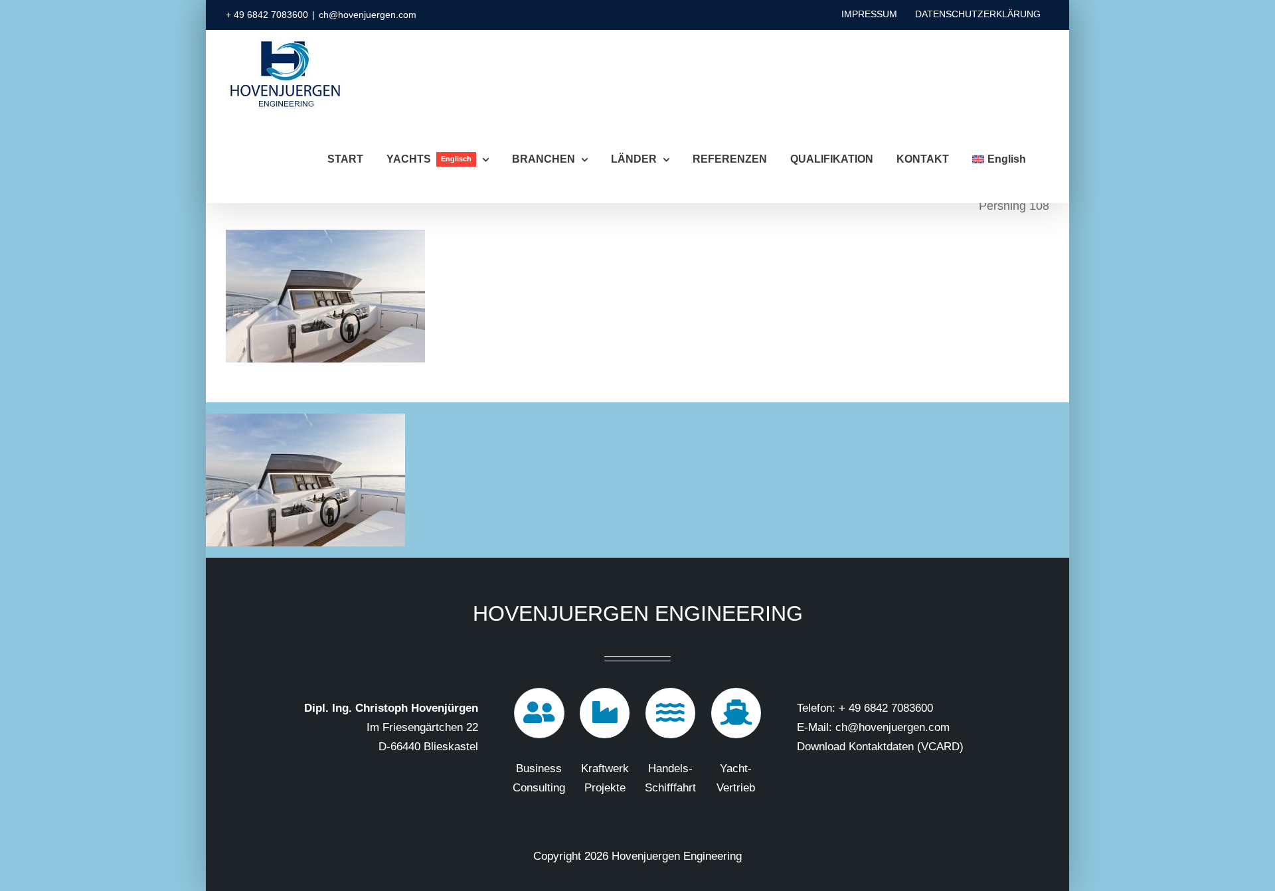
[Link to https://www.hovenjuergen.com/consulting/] (539, 713)
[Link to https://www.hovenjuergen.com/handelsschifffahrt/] (670, 713)
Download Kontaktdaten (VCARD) (880, 746)
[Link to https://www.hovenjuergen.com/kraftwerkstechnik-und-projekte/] (605, 713)
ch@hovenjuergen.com (367, 14)
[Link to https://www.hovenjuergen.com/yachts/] (736, 713)
